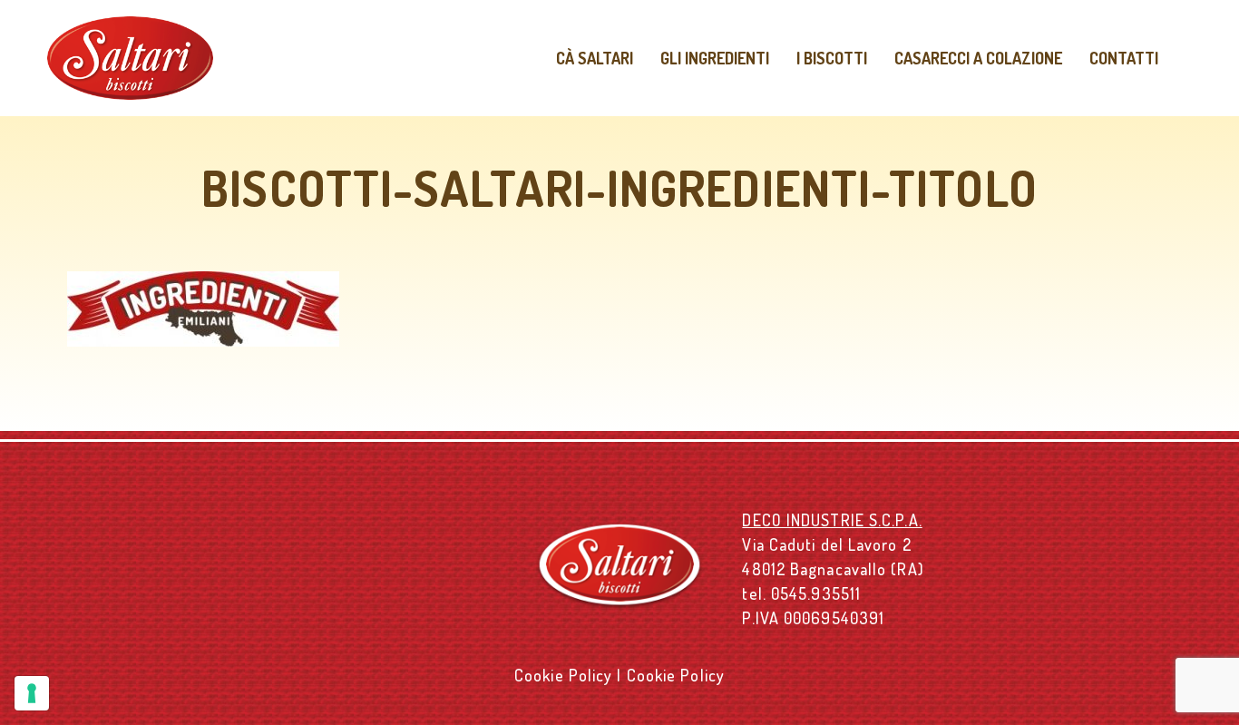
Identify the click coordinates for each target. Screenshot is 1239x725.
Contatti (1123, 58)
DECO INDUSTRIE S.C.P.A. (832, 520)
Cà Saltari (594, 58)
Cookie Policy (563, 675)
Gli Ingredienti (714, 58)
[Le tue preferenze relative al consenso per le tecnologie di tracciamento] (32, 693)
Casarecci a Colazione (978, 58)
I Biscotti (831, 58)
